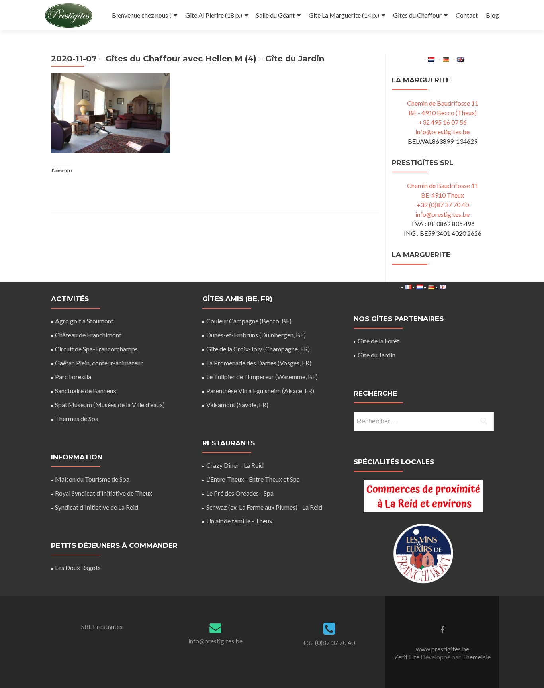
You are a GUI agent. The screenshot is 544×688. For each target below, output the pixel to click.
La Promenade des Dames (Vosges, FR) (258, 363)
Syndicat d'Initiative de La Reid (96, 507)
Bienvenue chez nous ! (141, 15)
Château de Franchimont (88, 335)
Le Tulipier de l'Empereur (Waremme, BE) (262, 376)
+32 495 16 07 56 (443, 122)
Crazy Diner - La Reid (235, 465)
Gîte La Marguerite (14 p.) (344, 15)
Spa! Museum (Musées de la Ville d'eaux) (110, 404)
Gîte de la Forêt (378, 341)
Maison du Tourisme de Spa (92, 479)
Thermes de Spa (76, 418)
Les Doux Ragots (78, 567)
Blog (492, 15)
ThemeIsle (476, 657)
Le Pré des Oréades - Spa (240, 493)
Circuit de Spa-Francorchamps (96, 349)
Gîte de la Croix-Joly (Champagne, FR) (258, 349)
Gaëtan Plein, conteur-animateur (99, 363)
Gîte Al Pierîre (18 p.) (213, 15)
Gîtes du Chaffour (417, 15)
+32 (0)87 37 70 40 (443, 204)
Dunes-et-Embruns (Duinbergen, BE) (256, 335)
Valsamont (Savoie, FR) (237, 404)
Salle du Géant (275, 15)
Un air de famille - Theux (239, 521)
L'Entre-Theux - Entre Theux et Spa (253, 479)
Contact (467, 15)
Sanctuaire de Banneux (85, 390)
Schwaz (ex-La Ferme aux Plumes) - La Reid (264, 507)
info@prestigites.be (442, 131)
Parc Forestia (73, 376)
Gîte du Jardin (376, 355)
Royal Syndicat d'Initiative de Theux (103, 493)
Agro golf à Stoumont (84, 321)
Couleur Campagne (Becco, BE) (249, 321)
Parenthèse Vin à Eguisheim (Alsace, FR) (260, 390)
